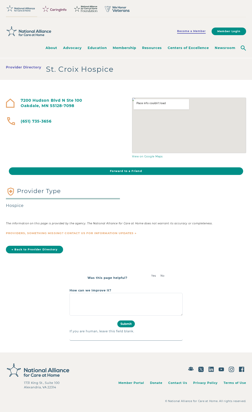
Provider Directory (23, 67)
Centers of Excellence (188, 48)
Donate (156, 383)
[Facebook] (242, 369)
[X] (202, 369)
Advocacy (72, 48)
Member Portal (131, 383)
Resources (152, 48)
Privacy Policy (205, 383)
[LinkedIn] (212, 369)
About (51, 48)
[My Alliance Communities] (191, 368)
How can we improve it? (90, 290)
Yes (153, 275)
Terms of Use (235, 383)
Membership (124, 48)
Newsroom (225, 48)
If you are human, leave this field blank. (102, 331)
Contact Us (177, 383)
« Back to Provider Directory (34, 249)
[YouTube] (222, 369)
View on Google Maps (147, 156)
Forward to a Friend (126, 171)
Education (97, 48)
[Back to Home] (29, 31)
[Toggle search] (243, 48)
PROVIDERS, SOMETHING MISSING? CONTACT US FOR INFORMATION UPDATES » (71, 233)
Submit (126, 324)
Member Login (228, 31)
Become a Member (191, 31)
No (162, 275)
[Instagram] (232, 369)
